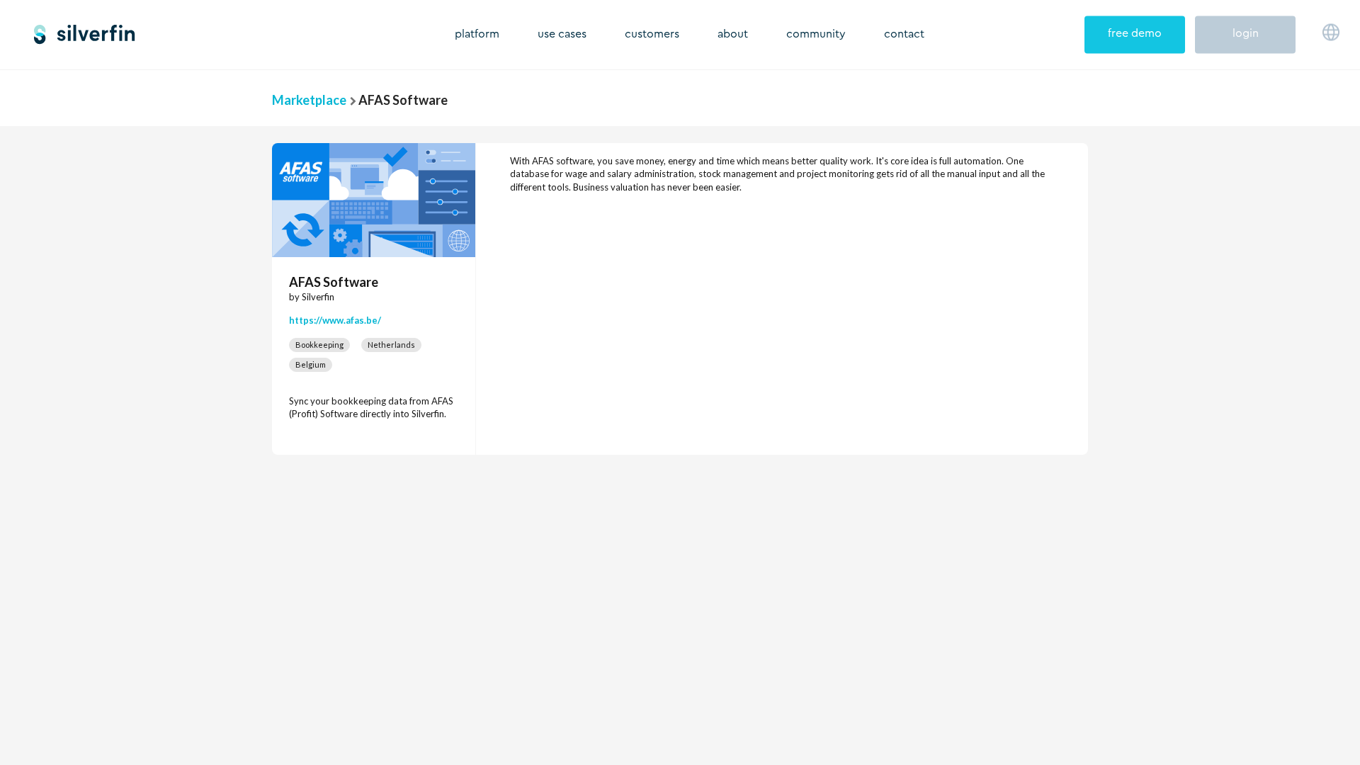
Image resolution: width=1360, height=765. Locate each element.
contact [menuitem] (904, 34)
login (1245, 33)
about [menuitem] (733, 34)
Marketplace (309, 100)
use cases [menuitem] (562, 34)
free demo (1135, 33)
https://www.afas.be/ (335, 320)
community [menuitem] (816, 34)
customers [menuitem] (652, 34)
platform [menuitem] (477, 34)
